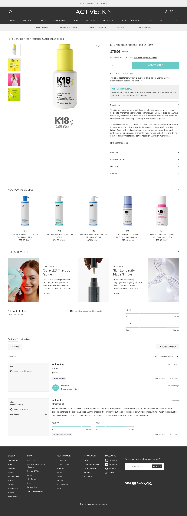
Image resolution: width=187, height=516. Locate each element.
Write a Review (170, 347)
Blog (29, 483)
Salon (29, 475)
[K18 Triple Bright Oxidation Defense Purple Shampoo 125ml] (128, 197)
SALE (162, 20)
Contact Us (61, 460)
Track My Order (90, 468)
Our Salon (121, 27)
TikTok (111, 472)
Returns (60, 480)
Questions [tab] (25, 340)
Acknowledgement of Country (36, 465)
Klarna (59, 472)
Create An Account (91, 464)
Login (86, 460)
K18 (25, 231)
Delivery (60, 476)
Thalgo (10, 480)
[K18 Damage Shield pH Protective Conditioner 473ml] (25, 197)
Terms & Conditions (35, 491)
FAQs (59, 488)
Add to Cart (155, 65)
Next (14, 103)
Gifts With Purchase (68, 27)
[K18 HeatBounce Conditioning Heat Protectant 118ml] (162, 197)
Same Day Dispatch (97, 27)
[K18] (64, 122)
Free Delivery (42, 27)
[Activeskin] (93, 11)
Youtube (112, 468)
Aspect (11, 484)
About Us (31, 460)
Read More (48, 293)
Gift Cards (31, 479)
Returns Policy (62, 484)
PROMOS (175, 20)
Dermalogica (13, 460)
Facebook (113, 464)
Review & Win (33, 471)
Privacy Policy (32, 487)
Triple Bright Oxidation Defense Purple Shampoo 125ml (127, 237)
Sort (155, 356)
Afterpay (60, 468)
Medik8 (11, 492)
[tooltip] (62, 434)
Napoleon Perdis (14, 476)
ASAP (10, 464)
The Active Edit (144, 27)
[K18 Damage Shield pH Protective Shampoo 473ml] (93, 197)
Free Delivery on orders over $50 (93, 3)
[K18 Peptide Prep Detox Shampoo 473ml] (59, 197)
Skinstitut (11, 468)
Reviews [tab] (13, 340)
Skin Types (88, 476)
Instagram (113, 460)
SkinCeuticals (13, 496)
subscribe (157, 466)
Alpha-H (11, 472)
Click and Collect (64, 464)
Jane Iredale (13, 488)
